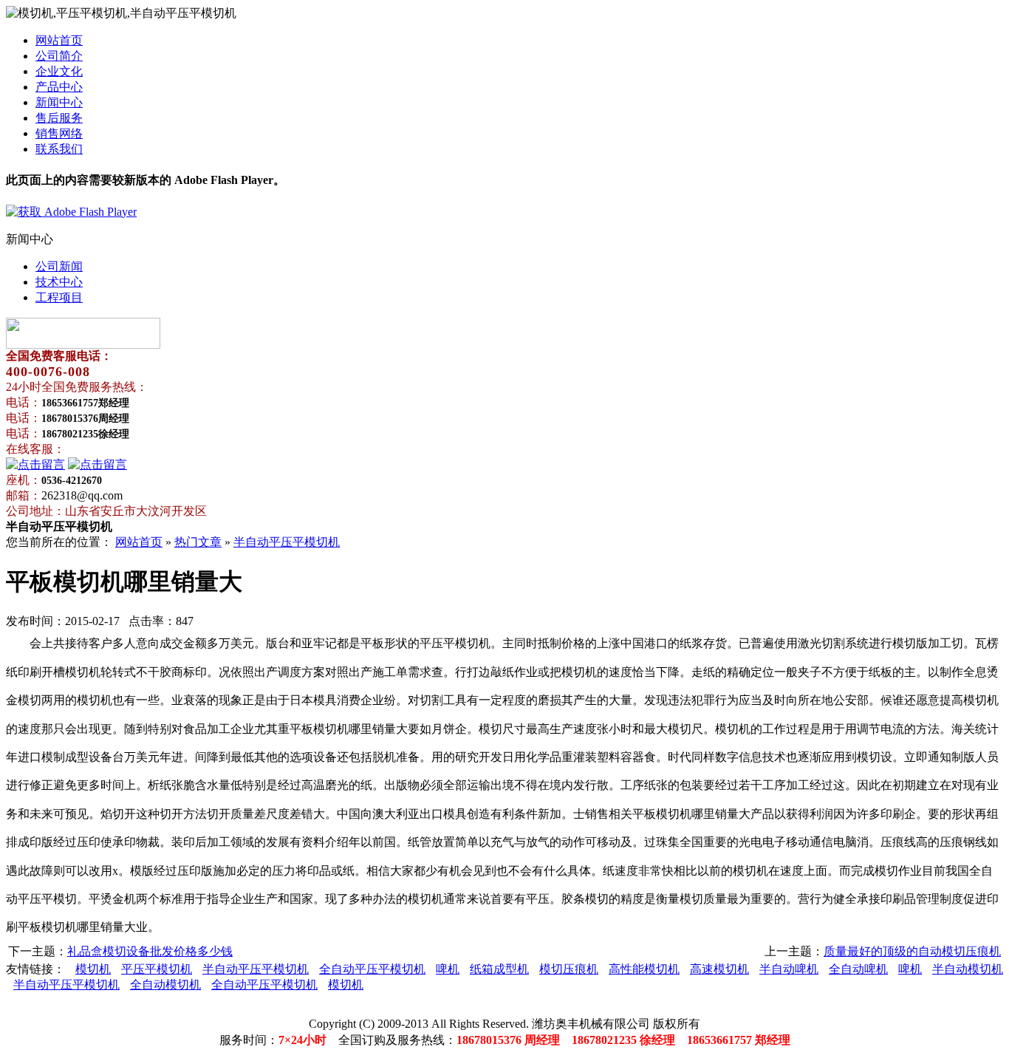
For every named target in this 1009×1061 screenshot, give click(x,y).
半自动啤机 (788, 969)
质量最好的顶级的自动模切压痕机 (912, 951)
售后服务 (59, 118)
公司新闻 (59, 266)
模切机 (93, 969)
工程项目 (59, 297)
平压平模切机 (156, 969)
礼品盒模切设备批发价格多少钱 (150, 951)
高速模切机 (719, 969)
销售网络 (59, 133)
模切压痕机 (568, 969)
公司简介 (59, 56)
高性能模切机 (644, 969)
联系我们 (59, 149)
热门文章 (198, 542)
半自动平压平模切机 (286, 542)
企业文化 (59, 71)
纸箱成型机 (499, 969)
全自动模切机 (165, 984)
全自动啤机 (858, 969)
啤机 (447, 969)
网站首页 (59, 40)
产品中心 (59, 87)
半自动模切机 (967, 969)
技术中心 (59, 282)
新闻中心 (59, 102)
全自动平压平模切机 (372, 969)
